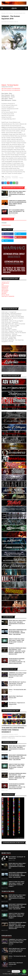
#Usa (3, 179)
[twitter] (20, 233)
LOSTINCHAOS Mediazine (8, 21)
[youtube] (20, 237)
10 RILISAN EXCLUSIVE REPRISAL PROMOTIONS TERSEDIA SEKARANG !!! (13, 730)
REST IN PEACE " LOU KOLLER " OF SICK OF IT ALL (17, 857)
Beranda (3, 13)
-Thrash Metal (15, 177)
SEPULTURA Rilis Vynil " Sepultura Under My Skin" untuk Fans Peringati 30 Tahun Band (17, 683)
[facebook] (8, 233)
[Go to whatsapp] (24, 971)
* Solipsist (21, 177)
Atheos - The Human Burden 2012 (17, 689)
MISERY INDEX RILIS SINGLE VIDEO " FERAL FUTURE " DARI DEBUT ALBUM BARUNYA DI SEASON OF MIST (17, 194)
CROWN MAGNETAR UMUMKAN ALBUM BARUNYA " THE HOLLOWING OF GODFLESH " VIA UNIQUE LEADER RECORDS (17, 661)
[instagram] (8, 237)
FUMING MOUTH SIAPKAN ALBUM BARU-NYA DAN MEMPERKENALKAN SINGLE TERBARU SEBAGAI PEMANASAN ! (17, 203)
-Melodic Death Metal (6, 177)
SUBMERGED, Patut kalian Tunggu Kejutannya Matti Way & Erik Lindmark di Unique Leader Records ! (17, 675)
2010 (7, 13)
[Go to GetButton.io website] (24, 974)
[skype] (8, 240)
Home (9, 971)
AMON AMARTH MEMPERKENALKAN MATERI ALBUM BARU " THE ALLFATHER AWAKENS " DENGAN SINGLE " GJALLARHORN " (17, 632)
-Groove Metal (14, 176)
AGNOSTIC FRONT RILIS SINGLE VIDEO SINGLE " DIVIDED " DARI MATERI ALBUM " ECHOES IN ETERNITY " (16, 641)
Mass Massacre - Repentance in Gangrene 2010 (17, 703)
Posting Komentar (6, 225)
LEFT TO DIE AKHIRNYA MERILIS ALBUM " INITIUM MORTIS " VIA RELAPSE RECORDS (16, 211)
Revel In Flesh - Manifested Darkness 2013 (16, 696)
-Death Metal (7, 176)
